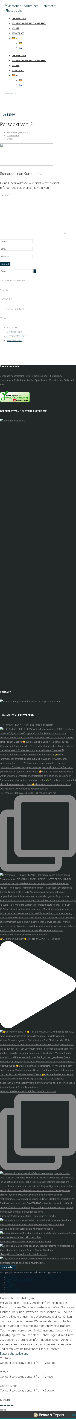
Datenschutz (13, 1289)
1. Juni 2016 (7, 114)
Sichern (5, 1399)
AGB (9, 1287)
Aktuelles (19, 18)
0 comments (13, 135)
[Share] (5, 1405)
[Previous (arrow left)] (1, 1409)
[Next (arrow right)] (5, 1409)
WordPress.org (15, 340)
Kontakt (18, 33)
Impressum (13, 1292)
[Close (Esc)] (1, 1405)
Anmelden (12, 327)
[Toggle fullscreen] (8, 1405)
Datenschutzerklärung (14, 1353)
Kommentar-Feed (16, 336)
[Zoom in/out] (12, 1405)
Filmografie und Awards (29, 23)
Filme (15, 28)
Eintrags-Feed (14, 331)
